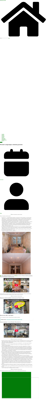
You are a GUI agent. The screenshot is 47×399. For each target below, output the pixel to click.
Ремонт (3, 137)
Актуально (3, 138)
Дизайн (3, 134)
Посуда (3, 140)
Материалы (3, 139)
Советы (3, 135)
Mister (1, 213)
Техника (3, 136)
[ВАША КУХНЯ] (23, 37)
